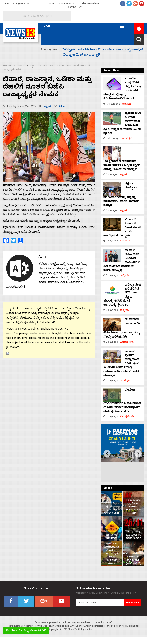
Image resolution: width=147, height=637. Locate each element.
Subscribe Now (74, 7)
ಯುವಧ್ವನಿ (127, 138)
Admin (62, 106)
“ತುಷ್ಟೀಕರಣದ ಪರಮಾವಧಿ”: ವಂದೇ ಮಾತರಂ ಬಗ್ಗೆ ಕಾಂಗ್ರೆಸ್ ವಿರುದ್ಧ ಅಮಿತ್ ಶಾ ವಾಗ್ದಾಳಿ (121, 166)
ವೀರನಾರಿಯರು (127, 342)
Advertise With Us (90, 4)
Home (51, 4)
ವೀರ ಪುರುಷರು (127, 416)
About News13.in (67, 4)
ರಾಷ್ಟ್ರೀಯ (47, 106)
